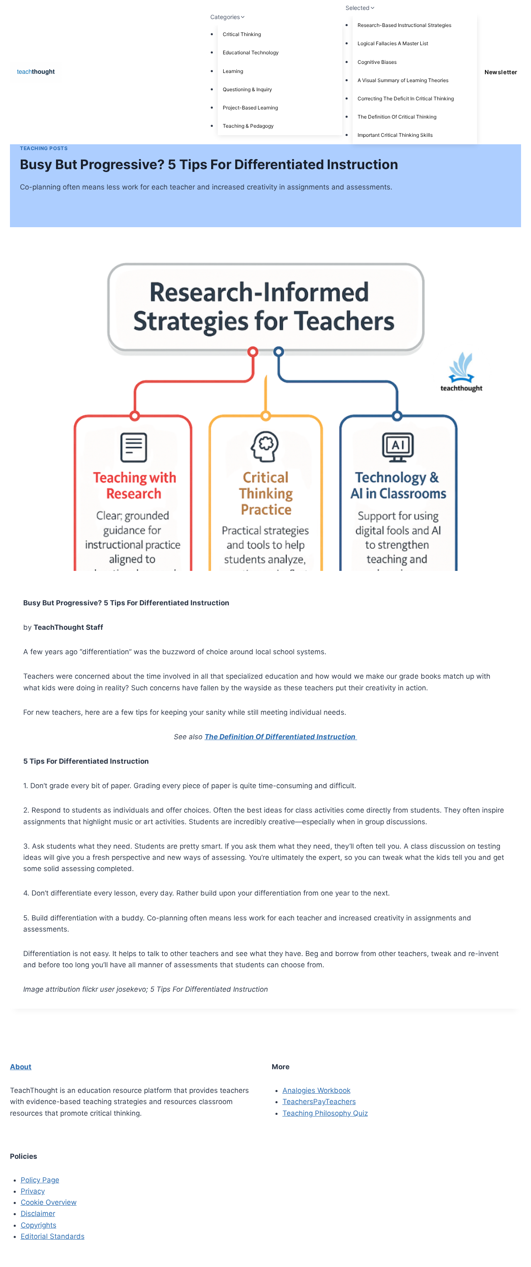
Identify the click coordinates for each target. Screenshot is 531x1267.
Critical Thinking (242, 34)
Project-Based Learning (250, 107)
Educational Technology (251, 52)
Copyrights (38, 1225)
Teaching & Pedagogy (248, 126)
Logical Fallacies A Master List (393, 43)
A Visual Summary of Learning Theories (403, 80)
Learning (233, 71)
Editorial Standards (53, 1236)
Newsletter (501, 71)
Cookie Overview (49, 1202)
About (21, 1067)
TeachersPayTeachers (319, 1101)
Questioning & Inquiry (247, 89)
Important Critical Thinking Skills (395, 135)
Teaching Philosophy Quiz (325, 1113)
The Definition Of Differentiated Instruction (281, 737)
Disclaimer (38, 1213)
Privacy (33, 1191)
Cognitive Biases (377, 62)
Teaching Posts (44, 148)
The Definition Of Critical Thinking (397, 117)
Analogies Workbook (317, 1090)
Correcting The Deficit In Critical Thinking (406, 98)
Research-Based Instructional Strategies (404, 25)
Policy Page (40, 1180)
